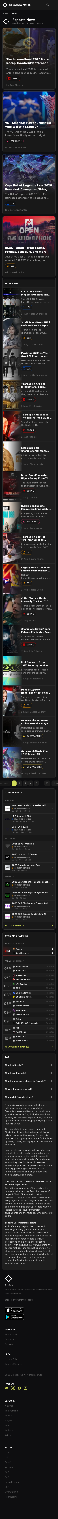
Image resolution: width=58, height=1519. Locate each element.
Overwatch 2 (11, 1492)
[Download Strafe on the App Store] (29, 1310)
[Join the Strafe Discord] (7, 1388)
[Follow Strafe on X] (12, 1388)
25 (47, 783)
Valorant (9, 1467)
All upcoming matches (17, 1047)
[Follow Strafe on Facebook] (18, 1388)
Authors (9, 1430)
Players (8, 1420)
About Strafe (11, 1334)
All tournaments (14, 925)
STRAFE (9, 1284)
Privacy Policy (12, 1359)
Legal (8, 1354)
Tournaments (11, 1410)
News (8, 1425)
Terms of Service (13, 1364)
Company (10, 1329)
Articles (9, 1435)
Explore (10, 1401)
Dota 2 (8, 1462)
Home (5, 13)
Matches (9, 1406)
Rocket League (12, 1482)
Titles (8, 1447)
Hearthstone (11, 1497)
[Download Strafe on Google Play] (29, 1317)
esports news (34, 1117)
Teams (8, 1415)
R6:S (7, 1472)
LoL (7, 1457)
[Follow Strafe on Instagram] (24, 1388)
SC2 (7, 1487)
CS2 (7, 1452)
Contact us (10, 1339)
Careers (9, 1344)
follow (9, 1384)
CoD (7, 1477)
